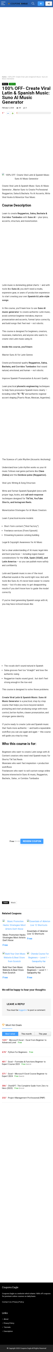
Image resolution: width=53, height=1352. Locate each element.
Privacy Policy (18, 1302)
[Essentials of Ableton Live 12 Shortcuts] (39, 921)
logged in (23, 1010)
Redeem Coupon (32, 841)
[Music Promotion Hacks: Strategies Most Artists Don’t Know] (14, 921)
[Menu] (3, 3)
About (6, 1319)
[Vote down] (8, 113)
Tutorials (7, 1327)
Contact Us (6, 1302)
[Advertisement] (26, 36)
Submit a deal (41, 3)
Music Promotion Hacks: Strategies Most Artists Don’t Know (14, 938)
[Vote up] (13, 113)
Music (5, 84)
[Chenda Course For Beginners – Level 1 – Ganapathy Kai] (39, 954)
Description (8, 1331)
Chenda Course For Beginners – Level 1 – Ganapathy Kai (37, 970)
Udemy (12, 84)
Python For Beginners (17, 1052)
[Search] (33, 3)
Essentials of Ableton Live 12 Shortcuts (37, 932)
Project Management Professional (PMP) (26, 1098)
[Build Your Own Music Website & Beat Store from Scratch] (14, 954)
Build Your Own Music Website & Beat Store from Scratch (13, 970)
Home (4, 77)
